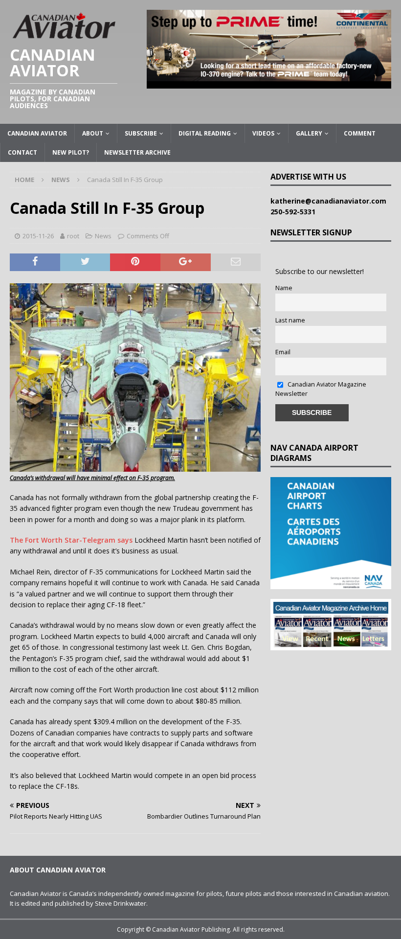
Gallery (309, 133)
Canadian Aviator (37, 133)
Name (283, 288)
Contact (22, 152)
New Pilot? (70, 152)
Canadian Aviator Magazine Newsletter (320, 389)
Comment (360, 133)
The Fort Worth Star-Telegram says (71, 540)
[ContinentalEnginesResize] (269, 82)
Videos (263, 133)
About (92, 133)
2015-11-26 (38, 235)
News (103, 235)
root (73, 235)
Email (282, 352)
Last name (290, 320)
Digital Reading (204, 133)
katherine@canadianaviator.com (330, 201)
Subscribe (141, 133)
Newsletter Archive (137, 152)
